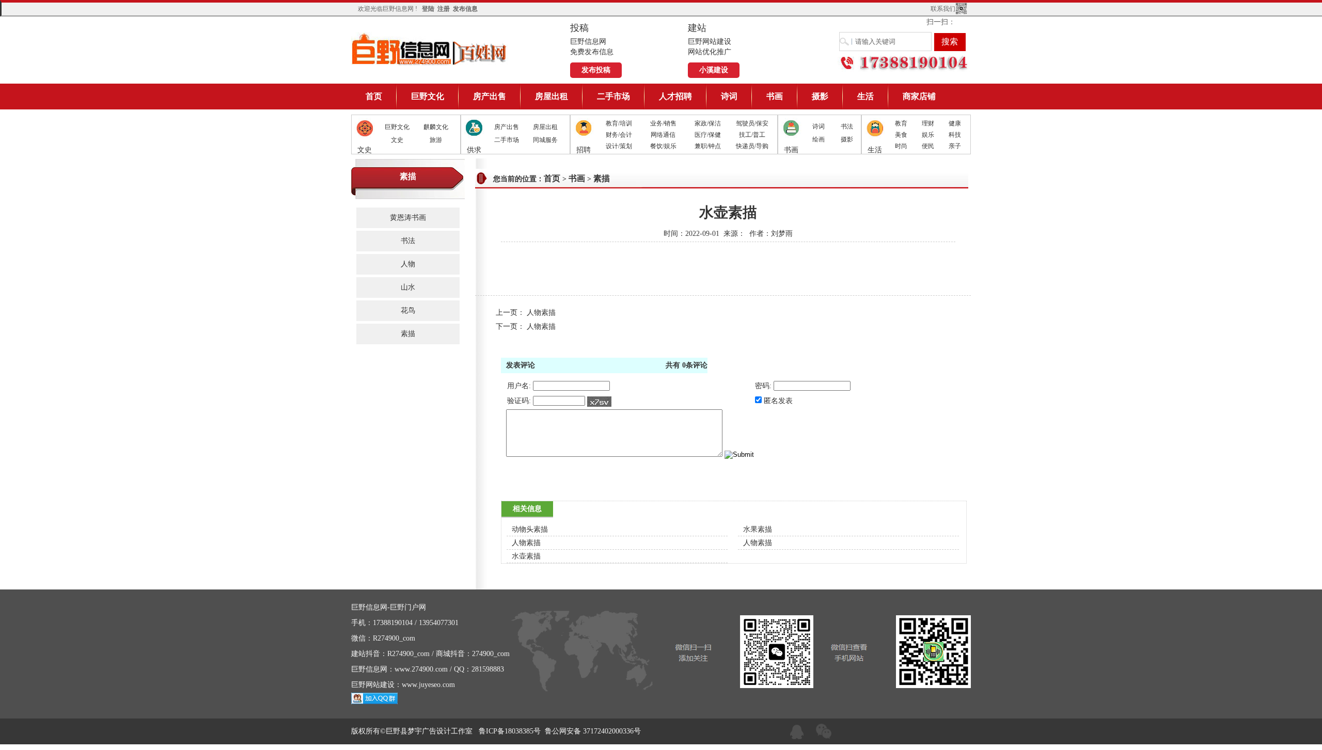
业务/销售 (663, 123)
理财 (928, 123)
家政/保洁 (708, 123)
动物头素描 (530, 529)
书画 (774, 96)
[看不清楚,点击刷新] (599, 401)
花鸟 (408, 310)
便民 (928, 146)
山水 (408, 287)
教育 (901, 123)
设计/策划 (619, 146)
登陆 (428, 8)
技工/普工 (752, 134)
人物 (408, 264)
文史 (397, 139)
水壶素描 (526, 556)
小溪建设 (713, 70)
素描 (408, 334)
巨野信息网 (429, 49)
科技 (955, 134)
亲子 (955, 146)
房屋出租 (551, 96)
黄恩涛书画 (408, 217)
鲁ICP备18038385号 (510, 731)
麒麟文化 (435, 127)
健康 (955, 123)
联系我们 (943, 8)
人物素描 (541, 312)
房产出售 (489, 96)
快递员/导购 (752, 146)
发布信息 (465, 8)
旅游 (436, 139)
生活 (865, 96)
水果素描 (757, 529)
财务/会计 (619, 134)
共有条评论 (686, 365)
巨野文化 (427, 96)
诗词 (729, 96)
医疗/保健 (708, 134)
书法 (847, 126)
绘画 (818, 139)
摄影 (820, 96)
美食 (901, 134)
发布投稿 (595, 70)
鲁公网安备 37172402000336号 (593, 731)
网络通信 (663, 134)
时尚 (901, 146)
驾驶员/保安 (752, 123)
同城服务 (545, 139)
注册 (443, 8)
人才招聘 (675, 96)
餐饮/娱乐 (663, 146)
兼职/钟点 (708, 146)
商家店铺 (919, 96)
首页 (374, 96)
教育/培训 (619, 123)
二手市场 (613, 96)
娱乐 (928, 134)
